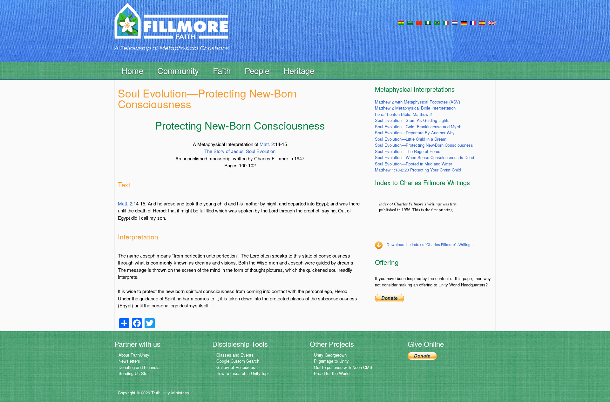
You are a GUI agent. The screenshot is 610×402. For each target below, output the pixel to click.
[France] (473, 22)
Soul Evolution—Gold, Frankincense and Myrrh (418, 127)
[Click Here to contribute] (389, 297)
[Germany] (464, 22)
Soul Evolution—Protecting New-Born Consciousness (424, 145)
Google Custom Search (237, 361)
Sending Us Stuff (134, 373)
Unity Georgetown (330, 355)
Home (132, 70)
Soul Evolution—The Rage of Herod (407, 151)
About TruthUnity (134, 355)
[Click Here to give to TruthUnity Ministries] (422, 355)
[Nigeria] (428, 22)
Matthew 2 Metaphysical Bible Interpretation (415, 108)
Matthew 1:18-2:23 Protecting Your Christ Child (418, 170)
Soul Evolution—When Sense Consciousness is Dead (424, 157)
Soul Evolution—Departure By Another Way (415, 133)
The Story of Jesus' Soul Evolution (239, 151)
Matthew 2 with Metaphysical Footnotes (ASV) (417, 102)
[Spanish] (482, 22)
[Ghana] (401, 22)
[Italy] (446, 22)
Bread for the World (331, 373)
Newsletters (129, 361)
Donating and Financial (139, 367)
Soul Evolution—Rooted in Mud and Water (413, 164)
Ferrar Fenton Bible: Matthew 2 (403, 114)
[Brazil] (437, 22)
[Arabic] (410, 22)
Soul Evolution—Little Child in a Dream (410, 139)
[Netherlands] (455, 22)
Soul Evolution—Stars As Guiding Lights (412, 120)
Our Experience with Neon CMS (343, 367)
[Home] (171, 26)
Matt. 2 (267, 144)
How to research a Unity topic (243, 373)
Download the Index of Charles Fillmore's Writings (429, 244)
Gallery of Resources (235, 367)
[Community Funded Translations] (492, 22)
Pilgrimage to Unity (331, 361)
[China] (419, 22)
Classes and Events (235, 355)
